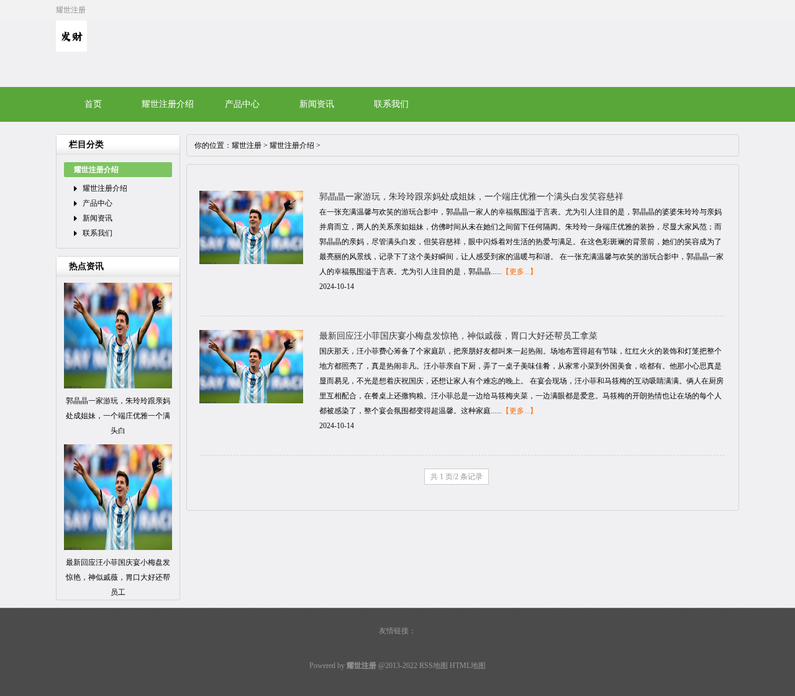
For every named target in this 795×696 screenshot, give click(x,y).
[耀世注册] (71, 49)
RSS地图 (433, 665)
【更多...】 (519, 271)
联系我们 (391, 104)
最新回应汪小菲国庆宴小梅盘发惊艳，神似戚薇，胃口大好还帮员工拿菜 (458, 336)
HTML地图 (468, 665)
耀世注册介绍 (168, 104)
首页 (93, 104)
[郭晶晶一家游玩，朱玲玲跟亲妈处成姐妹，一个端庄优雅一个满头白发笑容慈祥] (251, 261)
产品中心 (242, 104)
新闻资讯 (316, 104)
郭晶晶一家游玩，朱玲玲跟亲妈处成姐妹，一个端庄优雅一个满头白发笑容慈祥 (471, 196)
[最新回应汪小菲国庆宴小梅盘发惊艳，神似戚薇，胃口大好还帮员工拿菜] (251, 400)
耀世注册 (246, 145)
